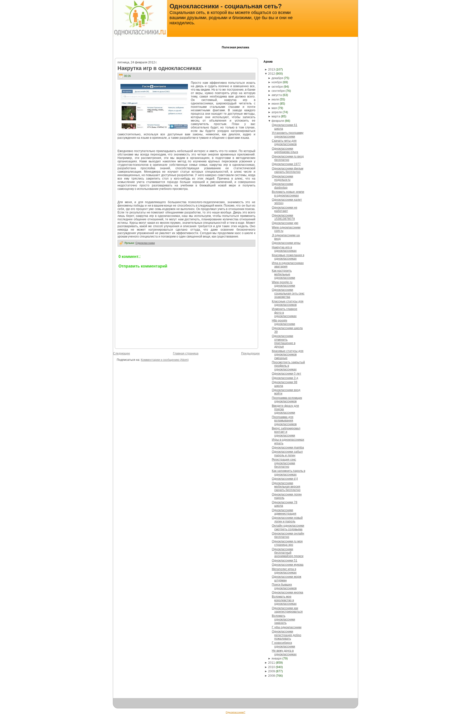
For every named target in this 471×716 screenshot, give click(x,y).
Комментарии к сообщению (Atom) (165, 360)
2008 (271, 675)
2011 (271, 662)
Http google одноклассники (283, 322)
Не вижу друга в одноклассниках (284, 652)
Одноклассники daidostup (282, 185)
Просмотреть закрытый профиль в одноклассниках (288, 366)
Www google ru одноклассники (283, 284)
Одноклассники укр (285, 223)
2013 (271, 69)
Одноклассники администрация (284, 511)
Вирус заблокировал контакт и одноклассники (286, 432)
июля (275, 99)
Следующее (121, 353)
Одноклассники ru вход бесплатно (288, 158)
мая (274, 108)
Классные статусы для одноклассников (287, 303)
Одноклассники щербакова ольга (285, 150)
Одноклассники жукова (287, 564)
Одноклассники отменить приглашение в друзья (283, 341)
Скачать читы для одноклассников (284, 142)
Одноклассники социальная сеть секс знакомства (288, 293)
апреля (277, 112)
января (277, 658)
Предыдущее (250, 353)
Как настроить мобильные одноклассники (283, 274)
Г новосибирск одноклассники (283, 644)
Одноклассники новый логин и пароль (287, 519)
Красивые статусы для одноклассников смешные (287, 354)
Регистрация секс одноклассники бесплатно (284, 463)
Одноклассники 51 (284, 560)
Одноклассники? (235, 712)
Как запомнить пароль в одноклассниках (288, 472)
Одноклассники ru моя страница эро (287, 543)
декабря (277, 78)
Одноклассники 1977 (286, 164)
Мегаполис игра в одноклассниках (284, 570)
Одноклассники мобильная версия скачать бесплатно (286, 486)
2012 (271, 73)
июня (275, 103)
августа (277, 95)
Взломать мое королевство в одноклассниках (284, 600)
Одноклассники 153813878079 (283, 217)
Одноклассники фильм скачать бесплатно (287, 170)
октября (277, 86)
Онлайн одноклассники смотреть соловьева (288, 527)
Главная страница (185, 353)
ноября (277, 82)
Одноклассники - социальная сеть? (226, 6)
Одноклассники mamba (288, 447)
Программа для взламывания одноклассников (284, 420)
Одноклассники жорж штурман (286, 578)
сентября (278, 91)
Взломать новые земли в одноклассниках (288, 193)
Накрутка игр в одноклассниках (159, 68)
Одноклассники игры (286, 243)
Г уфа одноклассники (286, 627)
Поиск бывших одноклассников (284, 586)
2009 (271, 671)
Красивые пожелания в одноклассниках (288, 256)
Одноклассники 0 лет (286, 373)
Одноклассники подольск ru (282, 178)
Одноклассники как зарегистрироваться (287, 609)
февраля (278, 121)
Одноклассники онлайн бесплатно (288, 535)
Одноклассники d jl (285, 478)
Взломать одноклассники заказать (283, 619)
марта (276, 116)
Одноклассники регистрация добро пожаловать (286, 635)
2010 (271, 667)
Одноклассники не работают (284, 209)
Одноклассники (145, 242)
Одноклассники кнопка (287, 592)
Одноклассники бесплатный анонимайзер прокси (287, 553)
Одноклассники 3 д (285, 378)
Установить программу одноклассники (287, 134)
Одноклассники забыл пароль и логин (287, 453)
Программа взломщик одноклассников (287, 399)
